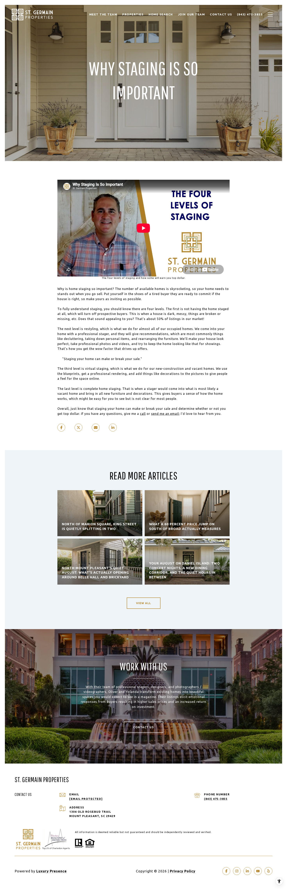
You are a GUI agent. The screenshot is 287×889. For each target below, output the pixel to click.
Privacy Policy (182, 871)
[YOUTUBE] (258, 871)
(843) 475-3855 (215, 798)
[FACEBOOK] (226, 871)
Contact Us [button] (143, 727)
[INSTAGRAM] (237, 871)
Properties (133, 14)
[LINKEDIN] (247, 871)
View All (143, 603)
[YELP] (268, 871)
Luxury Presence (51, 871)
